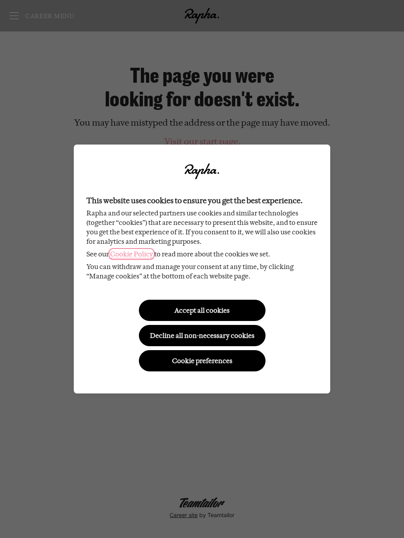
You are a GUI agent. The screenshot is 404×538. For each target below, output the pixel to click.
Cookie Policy (131, 254)
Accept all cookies (202, 310)
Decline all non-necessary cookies (202, 335)
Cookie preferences (202, 360)
